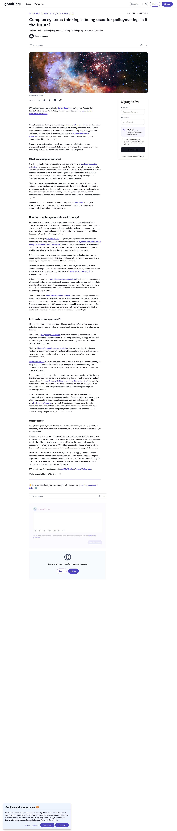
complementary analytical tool (63, 279)
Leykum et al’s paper (42, 403)
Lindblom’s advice (36, 361)
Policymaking (65, 14)
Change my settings (31, 825)
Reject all (62, 825)
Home (28, 4)
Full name (124, 108)
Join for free (133, 150)
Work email (125, 118)
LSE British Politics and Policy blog (76, 469)
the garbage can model (50, 335)
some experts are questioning (58, 295)
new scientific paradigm (79, 271)
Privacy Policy (31, 820)
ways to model (53, 239)
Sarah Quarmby (65, 108)
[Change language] (146, 4)
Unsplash (40, 95)
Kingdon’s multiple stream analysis (52, 348)
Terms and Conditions (49, 820)
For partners (39, 4)
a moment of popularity (75, 125)
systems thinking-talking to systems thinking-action (64, 381)
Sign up (167, 4)
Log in (155, 4)
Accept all (47, 825)
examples (79, 202)
